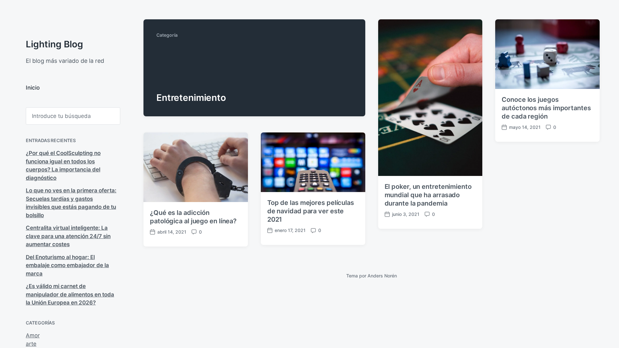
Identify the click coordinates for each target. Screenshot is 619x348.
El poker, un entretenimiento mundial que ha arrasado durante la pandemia (428, 195)
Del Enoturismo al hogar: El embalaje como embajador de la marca (67, 265)
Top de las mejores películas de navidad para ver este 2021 (310, 211)
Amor (33, 335)
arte (31, 344)
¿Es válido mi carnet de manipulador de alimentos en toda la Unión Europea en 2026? (70, 294)
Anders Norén (382, 275)
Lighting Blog (54, 44)
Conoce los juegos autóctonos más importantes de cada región (546, 108)
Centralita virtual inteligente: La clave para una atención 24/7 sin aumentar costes (68, 236)
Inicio (33, 87)
